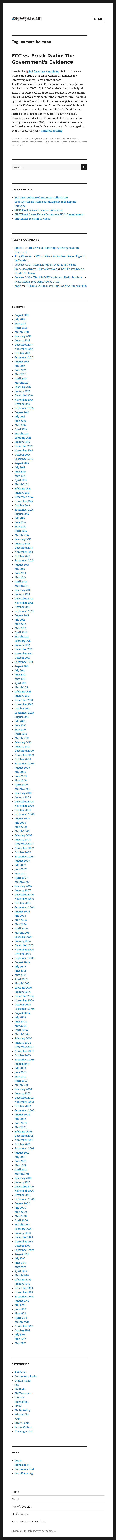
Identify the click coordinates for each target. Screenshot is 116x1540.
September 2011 (24, 661)
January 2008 (23, 839)
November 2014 (24, 501)
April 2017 (21, 378)
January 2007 (23, 890)
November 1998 (24, 1292)
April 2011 (20, 683)
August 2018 (22, 315)
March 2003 (22, 1084)
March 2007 (22, 881)
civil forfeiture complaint (43, 71)
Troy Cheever (23, 256)
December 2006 (24, 894)
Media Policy (22, 1410)
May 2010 (20, 729)
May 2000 (21, 1216)
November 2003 (24, 1051)
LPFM (18, 1405)
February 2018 (23, 336)
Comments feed (24, 1469)
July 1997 (20, 1334)
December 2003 (24, 1046)
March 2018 (22, 331)
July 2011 (20, 670)
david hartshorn (70, 138)
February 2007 (23, 886)
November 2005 (24, 949)
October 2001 (22, 1144)
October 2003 (23, 1055)
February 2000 (23, 1228)
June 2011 (20, 674)
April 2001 (21, 1169)
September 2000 (25, 1199)
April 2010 (21, 733)
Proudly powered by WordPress (40, 1531)
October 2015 (22, 454)
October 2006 (23, 903)
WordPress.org (24, 1473)
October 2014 (22, 505)
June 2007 (21, 869)
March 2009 (22, 788)
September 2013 (24, 560)
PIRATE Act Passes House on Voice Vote (38, 210)
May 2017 (20, 374)
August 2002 (22, 1114)
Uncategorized (23, 1431)
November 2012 (24, 602)
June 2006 (21, 919)
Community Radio (26, 1376)
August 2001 (22, 1152)
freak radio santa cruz (36, 142)
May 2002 (20, 1127)
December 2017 (24, 344)
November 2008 (24, 805)
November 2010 (24, 704)
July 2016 (20, 416)
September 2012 (24, 611)
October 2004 (23, 1004)
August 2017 (22, 361)
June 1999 (20, 1262)
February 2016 (23, 437)
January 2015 (22, 492)
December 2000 (24, 1186)
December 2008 (24, 801)
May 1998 (20, 1313)
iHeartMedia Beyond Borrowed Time (37, 281)
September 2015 (24, 458)
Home (15, 1491)
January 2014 (22, 543)
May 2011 (20, 678)
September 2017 (24, 357)
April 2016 (21, 429)
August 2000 (22, 1203)
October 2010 (22, 708)
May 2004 (21, 1025)
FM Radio (20, 1389)
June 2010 (20, 725)
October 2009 (23, 759)
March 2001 (22, 1173)
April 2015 (21, 480)
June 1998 (20, 1309)
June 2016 (20, 420)
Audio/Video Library (23, 1506)
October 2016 (22, 403)
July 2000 (20, 1207)
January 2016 (22, 441)
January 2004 (23, 1042)
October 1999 (22, 1245)
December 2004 (24, 996)
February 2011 (23, 691)
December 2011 (23, 649)
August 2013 (22, 564)
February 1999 (23, 1279)
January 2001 (22, 1182)
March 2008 (22, 831)
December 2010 (24, 699)
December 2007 (24, 843)
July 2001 (20, 1156)
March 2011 (21, 687)
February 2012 (23, 640)
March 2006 (22, 932)
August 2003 (22, 1063)
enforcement (18, 142)
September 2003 (24, 1059)
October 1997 (22, 1330)
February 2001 (23, 1178)
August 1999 (22, 1254)
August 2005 (22, 962)
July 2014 (20, 518)
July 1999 (20, 1258)
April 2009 (21, 784)
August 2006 (22, 911)
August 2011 (22, 666)
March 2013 (22, 585)
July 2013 (20, 568)
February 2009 (23, 793)
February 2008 (23, 835)
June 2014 (20, 522)
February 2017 (23, 386)
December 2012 (24, 598)
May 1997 (20, 1342)
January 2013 (22, 594)
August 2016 (22, 412)
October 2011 (22, 657)
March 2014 (22, 534)
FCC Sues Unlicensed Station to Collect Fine (41, 197)
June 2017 (20, 370)
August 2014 (22, 513)
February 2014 (23, 539)
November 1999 (24, 1241)
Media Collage (20, 1514)
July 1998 (20, 1304)
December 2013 (24, 547)
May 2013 (20, 577)
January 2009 (23, 797)
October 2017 (22, 353)
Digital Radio (23, 1380)
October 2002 (23, 1106)
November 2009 (24, 754)
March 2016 (22, 433)
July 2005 (20, 966)
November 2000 (24, 1190)
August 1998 (22, 1300)
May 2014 (20, 526)
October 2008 (23, 809)
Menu (98, 19)
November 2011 (23, 653)
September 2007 (24, 856)
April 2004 (21, 1029)
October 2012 (22, 606)
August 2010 (22, 716)
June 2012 (20, 623)
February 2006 (23, 936)
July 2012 (20, 619)
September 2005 (24, 958)
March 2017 (21, 382)
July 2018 (20, 319)
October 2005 (23, 953)
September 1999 (24, 1249)
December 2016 (24, 395)
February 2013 (23, 589)
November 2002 (24, 1101)
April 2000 (21, 1220)
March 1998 (22, 1321)
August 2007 (22, 860)
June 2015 (20, 471)
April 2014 (21, 530)
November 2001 (24, 1139)
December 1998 (24, 1288)
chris (18, 285)
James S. (20, 247)
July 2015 (20, 467)
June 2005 (21, 970)
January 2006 (23, 941)
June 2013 (20, 573)
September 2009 (24, 763)
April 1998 (21, 1317)
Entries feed (22, 1464)
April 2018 (21, 327)
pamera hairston (71, 142)
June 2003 (20, 1072)
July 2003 (20, 1068)
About (15, 1499)
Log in (18, 1460)
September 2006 (24, 907)
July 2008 (20, 822)
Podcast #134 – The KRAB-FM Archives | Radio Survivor (48, 277)
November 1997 (24, 1326)
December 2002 (24, 1097)
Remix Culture (23, 1427)
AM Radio (20, 1372)
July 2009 (20, 771)
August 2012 (22, 615)
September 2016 (24, 408)
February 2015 (23, 488)
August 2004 (22, 1013)
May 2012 (20, 628)
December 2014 (24, 496)
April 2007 (21, 877)
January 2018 (22, 340)
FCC (33, 138)
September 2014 (24, 509)
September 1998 (24, 1296)
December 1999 (24, 1237)
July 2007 (20, 864)
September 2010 (24, 712)
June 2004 (21, 1021)
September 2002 (24, 1110)
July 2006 (20, 915)
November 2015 (24, 450)
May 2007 (20, 873)
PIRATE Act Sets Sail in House (32, 218)
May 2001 (20, 1165)
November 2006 (24, 898)
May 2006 (21, 924)
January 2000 (23, 1233)
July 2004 (20, 1017)
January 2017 (22, 391)
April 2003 (21, 1080)
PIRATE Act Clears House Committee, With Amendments (49, 214)
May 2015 (20, 475)
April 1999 (21, 1271)
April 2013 (21, 581)
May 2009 (21, 780)
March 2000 (22, 1224)
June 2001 (20, 1161)
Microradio (41, 138)
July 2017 (20, 365)
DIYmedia (16, 1531)
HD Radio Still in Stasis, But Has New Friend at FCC (56, 285)
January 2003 (23, 1093)
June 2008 (21, 826)
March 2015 (21, 484)
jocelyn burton (55, 142)
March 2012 (22, 636)
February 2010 (23, 742)
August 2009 (22, 767)
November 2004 (24, 1000)
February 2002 (23, 1131)
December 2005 (24, 945)
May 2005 (20, 974)
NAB (17, 1418)
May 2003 (20, 1076)
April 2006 (21, 928)
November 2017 (24, 348)
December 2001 (24, 1135)
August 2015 (22, 463)
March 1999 (22, 1275)
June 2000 (21, 1211)
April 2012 (21, 632)
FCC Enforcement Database (28, 1521)
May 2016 (20, 425)
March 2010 (22, 738)
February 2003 (23, 1089)
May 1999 (20, 1266)
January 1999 (22, 1283)
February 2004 (23, 1038)
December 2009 (24, 750)
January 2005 (23, 991)
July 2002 (20, 1118)
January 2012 (22, 644)
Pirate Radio (54, 138)
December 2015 (24, 446)
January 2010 (22, 746)
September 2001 (24, 1148)
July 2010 (20, 721)
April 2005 (21, 979)
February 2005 (23, 987)
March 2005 (22, 983)
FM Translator (23, 1393)
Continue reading (51, 130)
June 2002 (21, 1123)
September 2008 (24, 814)
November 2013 (24, 551)
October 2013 (22, 556)
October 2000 (23, 1194)
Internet (20, 1397)
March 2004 (22, 1034)
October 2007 (23, 852)
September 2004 (24, 1008)
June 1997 (20, 1338)
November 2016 (24, 399)
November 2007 (24, 848)
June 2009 (21, 776)
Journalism (21, 1401)
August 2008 (22, 818)
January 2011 (22, 695)
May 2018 (20, 323)
